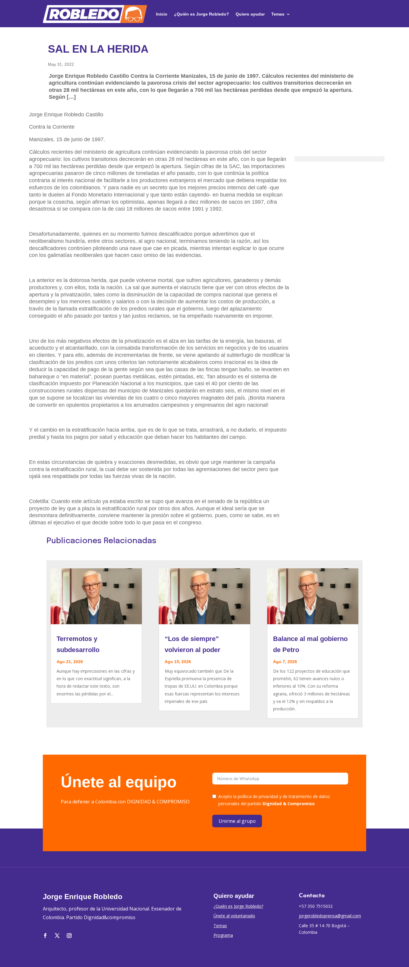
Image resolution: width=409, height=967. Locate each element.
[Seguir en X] (57, 935)
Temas (277, 14)
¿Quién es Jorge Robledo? (201, 14)
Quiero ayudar (250, 14)
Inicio (161, 14)
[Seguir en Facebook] (45, 935)
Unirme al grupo (237, 821)
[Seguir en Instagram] (69, 935)
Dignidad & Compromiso (289, 803)
